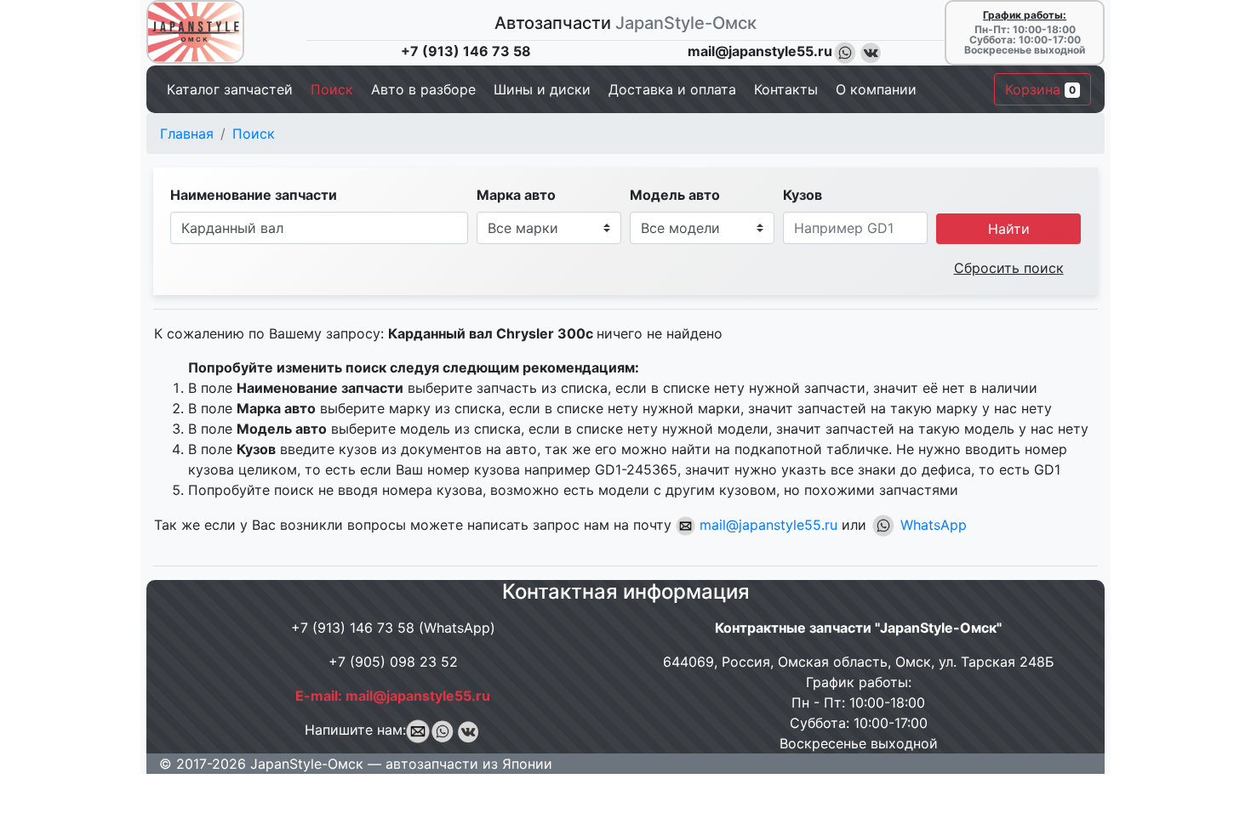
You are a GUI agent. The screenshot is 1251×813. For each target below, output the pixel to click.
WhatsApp (931, 524)
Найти (1009, 228)
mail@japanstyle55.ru (766, 524)
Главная (187, 133)
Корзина (1040, 89)
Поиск (253, 133)
